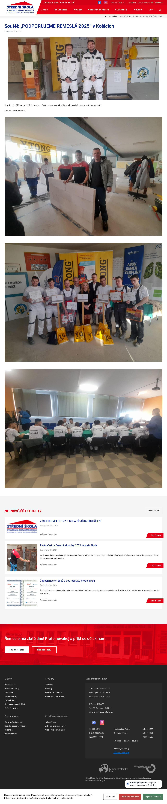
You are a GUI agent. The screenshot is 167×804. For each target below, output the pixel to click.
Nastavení (110, 796)
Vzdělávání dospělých (98, 9)
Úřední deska (10, 684)
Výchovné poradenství (54, 696)
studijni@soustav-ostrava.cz (141, 3)
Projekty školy (11, 696)
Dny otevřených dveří (13, 722)
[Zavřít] (159, 782)
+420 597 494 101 (118, 3)
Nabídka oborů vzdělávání (15, 726)
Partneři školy (10, 700)
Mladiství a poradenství (55, 730)
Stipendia (9, 730)
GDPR (151, 9)
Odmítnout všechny (130, 796)
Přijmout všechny (153, 796)
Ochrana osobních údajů (15, 704)
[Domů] (105, 16)
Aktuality (138, 9)
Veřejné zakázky (12, 708)
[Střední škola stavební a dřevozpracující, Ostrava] (20, 7)
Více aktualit (154, 511)
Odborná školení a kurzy (55, 726)
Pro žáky (77, 9)
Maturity (48, 688)
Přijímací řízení (17, 650)
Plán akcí (49, 684)
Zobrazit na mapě (121, 752)
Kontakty (158, 3)
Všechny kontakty (121, 749)
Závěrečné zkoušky (53, 692)
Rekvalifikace (50, 722)
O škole (44, 9)
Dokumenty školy (12, 688)
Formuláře (9, 692)
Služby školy (121, 9)
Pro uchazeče (60, 9)
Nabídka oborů (44, 650)
